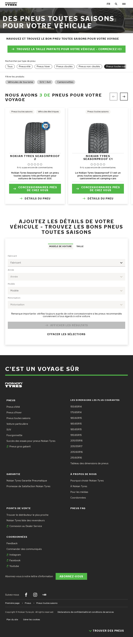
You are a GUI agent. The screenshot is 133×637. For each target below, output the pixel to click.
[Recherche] (116, 4)
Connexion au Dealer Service (25, 526)
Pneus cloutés (64, 66)
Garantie (13, 474)
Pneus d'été (13, 406)
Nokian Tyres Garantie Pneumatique (26, 480)
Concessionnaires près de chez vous (37, 189)
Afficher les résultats (69, 325)
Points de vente (18, 508)
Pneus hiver (43, 66)
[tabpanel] (66, 297)
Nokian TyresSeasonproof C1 (98, 157)
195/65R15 (76, 435)
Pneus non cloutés (89, 66)
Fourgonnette (14, 435)
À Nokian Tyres (78, 486)
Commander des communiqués (24, 549)
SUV (8, 429)
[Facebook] (26, 594)
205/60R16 (76, 452)
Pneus (11, 400)
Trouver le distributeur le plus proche (27, 514)
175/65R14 (76, 412)
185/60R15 (76, 418)
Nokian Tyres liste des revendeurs (25, 520)
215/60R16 (76, 457)
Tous (10, 66)
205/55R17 (76, 446)
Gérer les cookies (31, 619)
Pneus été (24, 66)
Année (11, 270)
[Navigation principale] (124, 4)
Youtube (14, 566)
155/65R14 (76, 406)
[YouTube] (44, 594)
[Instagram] (35, 594)
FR (108, 4)
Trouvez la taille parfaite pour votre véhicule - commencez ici (69, 49)
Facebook (14, 560)
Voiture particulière (17, 423)
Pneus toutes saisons (18, 418)
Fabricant (12, 256)
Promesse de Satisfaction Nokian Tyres (28, 486)
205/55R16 (76, 440)
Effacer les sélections (66, 334)
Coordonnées (78, 497)
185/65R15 (76, 423)
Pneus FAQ (77, 508)
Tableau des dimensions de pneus (89, 463)
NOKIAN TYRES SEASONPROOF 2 (35, 157)
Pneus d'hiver (14, 412)
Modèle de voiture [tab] (60, 246)
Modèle (11, 284)
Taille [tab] (80, 246)
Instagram (15, 554)
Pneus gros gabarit (20, 446)
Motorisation (14, 298)
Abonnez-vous (71, 576)
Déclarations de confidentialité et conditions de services (86, 612)
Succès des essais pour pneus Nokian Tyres (30, 441)
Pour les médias (79, 492)
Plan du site (12, 619)
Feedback (12, 543)
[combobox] (66, 263)
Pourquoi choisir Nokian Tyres (87, 480)
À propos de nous (83, 474)
